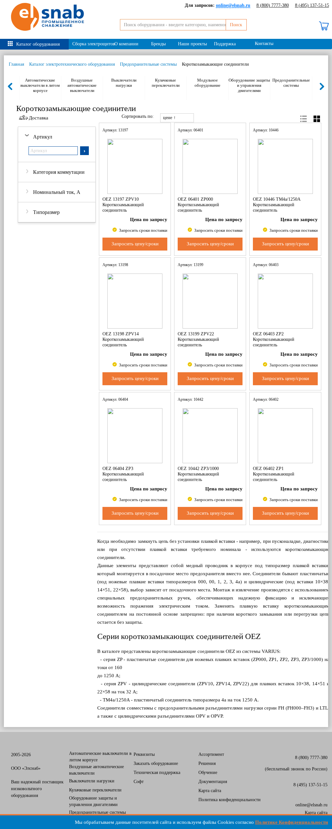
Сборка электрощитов (91, 43)
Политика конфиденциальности (229, 799)
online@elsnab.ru (311, 804)
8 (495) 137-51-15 (312, 5)
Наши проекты (192, 43)
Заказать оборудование (156, 763)
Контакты (264, 43)
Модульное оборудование (207, 83)
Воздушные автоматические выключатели (82, 85)
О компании (126, 43)
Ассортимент (211, 754)
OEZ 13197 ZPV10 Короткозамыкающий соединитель (123, 204)
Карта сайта (209, 790)
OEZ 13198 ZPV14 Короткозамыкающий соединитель (123, 339)
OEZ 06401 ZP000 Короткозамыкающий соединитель (198, 204)
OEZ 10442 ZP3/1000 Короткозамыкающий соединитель (198, 474)
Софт (139, 781)
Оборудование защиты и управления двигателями (249, 85)
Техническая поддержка (157, 772)
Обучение (207, 772)
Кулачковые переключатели (166, 83)
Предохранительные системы (148, 64)
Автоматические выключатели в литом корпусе (40, 85)
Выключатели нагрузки (123, 83)
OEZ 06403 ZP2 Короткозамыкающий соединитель (273, 339)
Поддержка (225, 43)
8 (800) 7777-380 (272, 5)
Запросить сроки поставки (142, 230)
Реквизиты (144, 754)
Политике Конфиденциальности (291, 822)
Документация (212, 781)
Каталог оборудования (38, 44)
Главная (16, 64)
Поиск (236, 24)
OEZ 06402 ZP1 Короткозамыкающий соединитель (273, 474)
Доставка (38, 117)
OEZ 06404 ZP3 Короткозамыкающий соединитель (123, 474)
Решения (207, 763)
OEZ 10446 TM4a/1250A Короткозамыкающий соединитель (276, 204)
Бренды (158, 43)
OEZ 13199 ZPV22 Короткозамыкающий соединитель (198, 339)
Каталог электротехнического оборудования (72, 64)
